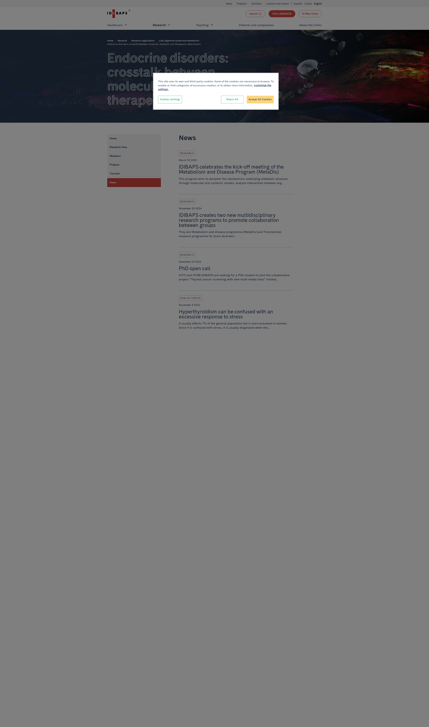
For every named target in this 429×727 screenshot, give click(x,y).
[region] (216, 91)
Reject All (232, 99)
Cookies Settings (170, 99)
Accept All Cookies (260, 99)
